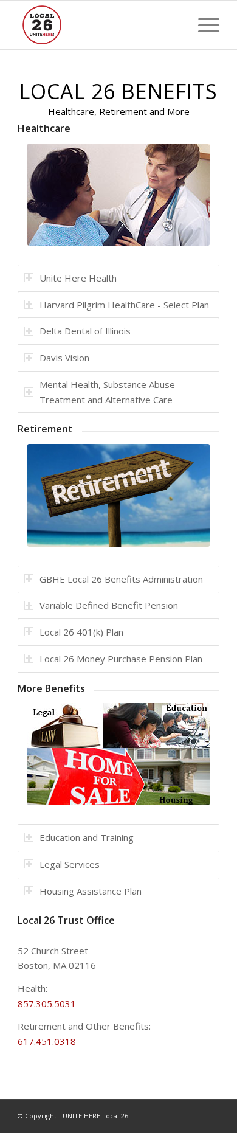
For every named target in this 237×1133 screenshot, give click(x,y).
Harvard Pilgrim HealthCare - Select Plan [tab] (124, 305)
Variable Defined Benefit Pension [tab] (109, 605)
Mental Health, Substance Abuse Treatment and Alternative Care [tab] (107, 392)
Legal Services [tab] (70, 864)
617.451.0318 (47, 1041)
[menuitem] (202, 25)
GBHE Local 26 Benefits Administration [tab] (121, 579)
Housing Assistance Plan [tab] (91, 891)
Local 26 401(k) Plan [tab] (81, 632)
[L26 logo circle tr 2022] (98, 25)
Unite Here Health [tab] (78, 278)
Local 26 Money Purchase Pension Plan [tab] (121, 659)
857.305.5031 (47, 1003)
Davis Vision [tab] (64, 358)
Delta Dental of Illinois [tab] (85, 331)
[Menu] (202, 25)
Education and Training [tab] (87, 837)
